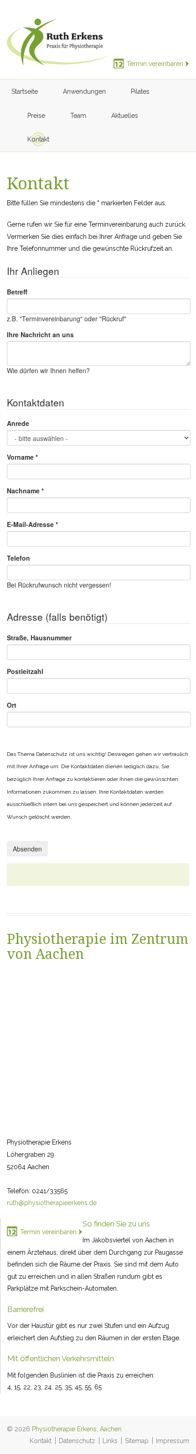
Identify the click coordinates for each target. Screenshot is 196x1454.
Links (110, 1440)
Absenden (27, 848)
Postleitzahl (25, 671)
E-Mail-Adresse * (32, 524)
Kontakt (41, 1440)
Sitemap (137, 1440)
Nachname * (25, 490)
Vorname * (22, 456)
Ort (11, 704)
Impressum (172, 1440)
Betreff (17, 291)
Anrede (18, 423)
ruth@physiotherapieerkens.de (52, 1202)
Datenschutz (77, 1440)
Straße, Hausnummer (39, 637)
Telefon (18, 557)
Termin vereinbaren (155, 63)
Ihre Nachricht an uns (40, 334)
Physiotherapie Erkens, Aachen (77, 1429)
